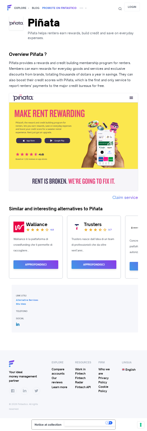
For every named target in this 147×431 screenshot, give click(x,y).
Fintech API (83, 387)
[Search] (119, 9)
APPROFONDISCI (36, 264)
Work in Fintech (80, 371)
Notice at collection (48, 424)
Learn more (59, 387)
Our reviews (57, 380)
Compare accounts (58, 371)
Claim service (125, 197)
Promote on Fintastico (59, 8)
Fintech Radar (80, 380)
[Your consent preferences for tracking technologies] (140, 424)
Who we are (104, 371)
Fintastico (10, 7)
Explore (20, 8)
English (130, 369)
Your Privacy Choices (85, 423)
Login (132, 7)
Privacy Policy (103, 380)
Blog (35, 8)
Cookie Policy (103, 389)
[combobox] (119, 9)
